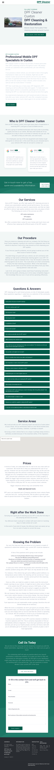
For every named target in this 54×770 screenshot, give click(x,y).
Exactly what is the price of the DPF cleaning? (15, 301)
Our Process (35, 752)
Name (9, 684)
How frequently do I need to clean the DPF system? (17, 362)
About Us (34, 747)
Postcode (10, 702)
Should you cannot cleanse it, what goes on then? (16, 368)
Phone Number (11, 696)
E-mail (9, 690)
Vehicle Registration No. (14, 709)
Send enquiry (15, 728)
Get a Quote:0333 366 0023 (46, 185)
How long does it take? (11, 312)
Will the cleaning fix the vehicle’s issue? (14, 339)
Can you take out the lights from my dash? (15, 351)
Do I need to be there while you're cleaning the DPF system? (18, 379)
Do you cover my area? (11, 328)
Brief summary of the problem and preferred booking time (22, 715)
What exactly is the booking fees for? (14, 384)
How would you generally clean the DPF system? (16, 334)
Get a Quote (11, 104)
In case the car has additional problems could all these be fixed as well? (21, 407)
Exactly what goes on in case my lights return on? (16, 373)
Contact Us (34, 754)
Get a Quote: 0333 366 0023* (35, 34)
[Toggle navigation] (3, 2)
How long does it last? (10, 318)
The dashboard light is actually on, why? (14, 396)
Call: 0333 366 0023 (27, 671)
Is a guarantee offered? (11, 323)
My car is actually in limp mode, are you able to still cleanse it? (19, 357)
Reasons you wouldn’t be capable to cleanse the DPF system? (19, 402)
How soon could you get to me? (13, 307)
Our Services (35, 749)
